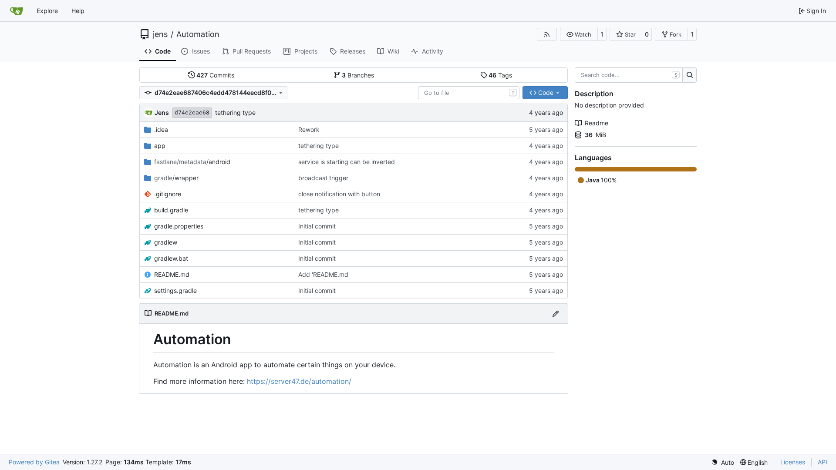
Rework (309, 129)
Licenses (792, 462)
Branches (358, 75)
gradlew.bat (171, 258)
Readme (596, 123)
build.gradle (171, 210)
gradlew (165, 242)
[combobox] (468, 92)
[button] (579, 34)
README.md (171, 274)
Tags (500, 75)
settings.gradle (175, 290)
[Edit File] (556, 313)
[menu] (722, 462)
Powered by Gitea (34, 462)
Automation (197, 34)
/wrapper (176, 177)
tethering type (235, 112)
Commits (215, 75)
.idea (161, 129)
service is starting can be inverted (346, 161)
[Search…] (689, 75)
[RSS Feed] (547, 34)
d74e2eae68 (192, 112)
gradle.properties (178, 226)
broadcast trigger (323, 177)
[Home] (16, 11)
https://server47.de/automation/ (299, 381)
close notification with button (339, 194)
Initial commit (317, 226)
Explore (47, 10)
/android (192, 161)
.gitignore (167, 194)
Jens (162, 112)
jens (160, 34)
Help (77, 10)
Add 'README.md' (324, 274)
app (159, 145)
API (822, 462)
